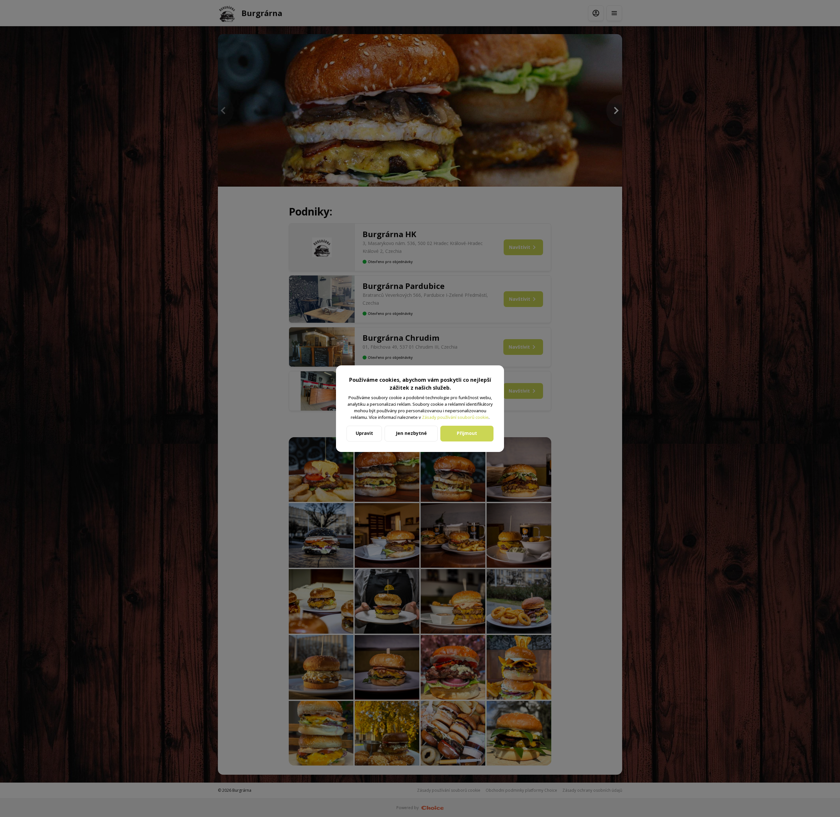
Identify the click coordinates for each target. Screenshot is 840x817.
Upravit (364, 433)
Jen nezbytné (411, 433)
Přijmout (467, 433)
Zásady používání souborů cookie (455, 417)
